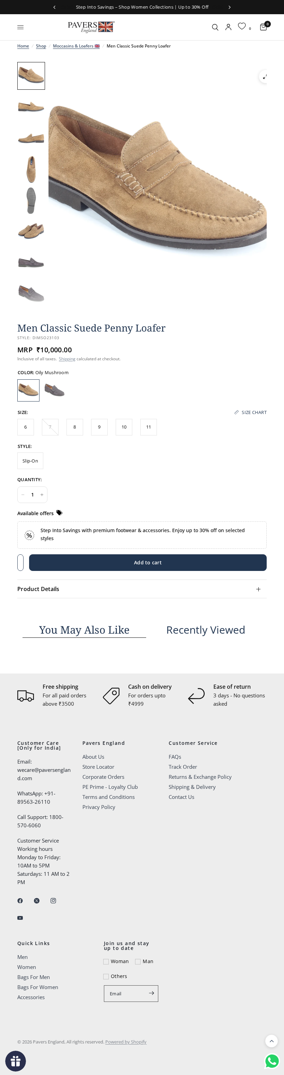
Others (119, 976)
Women (26, 966)
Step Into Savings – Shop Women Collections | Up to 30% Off (142, 7)
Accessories (31, 997)
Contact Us (181, 796)
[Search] (215, 27)
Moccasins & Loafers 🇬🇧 (76, 46)
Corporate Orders (103, 776)
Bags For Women (37, 987)
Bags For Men (33, 976)
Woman (120, 961)
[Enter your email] (151, 993)
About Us (93, 756)
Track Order (183, 766)
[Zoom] (265, 76)
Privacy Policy (98, 806)
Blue (54, 390)
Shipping (67, 359)
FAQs (175, 756)
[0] (262, 27)
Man (148, 961)
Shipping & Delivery (192, 786)
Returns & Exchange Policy (200, 776)
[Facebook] (25, 900)
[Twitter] (41, 900)
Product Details (38, 589)
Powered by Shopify (126, 1042)
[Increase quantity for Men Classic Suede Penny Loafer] (42, 495)
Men (22, 956)
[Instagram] (58, 900)
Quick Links (33, 943)
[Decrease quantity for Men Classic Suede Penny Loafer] (23, 495)
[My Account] (228, 27)
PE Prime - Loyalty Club (110, 786)
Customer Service (193, 743)
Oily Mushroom (28, 390)
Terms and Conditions (108, 796)
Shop (41, 46)
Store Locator (98, 766)
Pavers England (103, 743)
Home (23, 46)
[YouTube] (25, 917)
